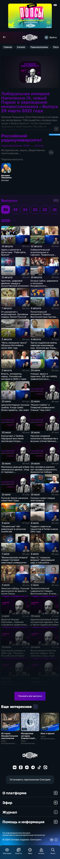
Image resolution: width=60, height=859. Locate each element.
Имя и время (47, 733)
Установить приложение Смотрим (30, 779)
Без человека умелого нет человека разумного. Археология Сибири (43, 469)
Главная (8, 47)
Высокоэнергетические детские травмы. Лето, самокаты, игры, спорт (43, 653)
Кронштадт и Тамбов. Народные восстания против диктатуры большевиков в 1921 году (14, 440)
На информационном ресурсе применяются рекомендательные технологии (23, 834)
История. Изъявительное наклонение (9, 735)
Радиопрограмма (39, 47)
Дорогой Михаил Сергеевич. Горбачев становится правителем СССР (14, 623)
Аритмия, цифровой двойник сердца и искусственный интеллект (15, 283)
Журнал (9, 812)
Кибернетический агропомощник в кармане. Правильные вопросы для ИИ (42, 253)
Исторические (9, 150)
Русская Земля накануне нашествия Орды (14, 499)
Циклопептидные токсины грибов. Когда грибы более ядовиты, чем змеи (15, 407)
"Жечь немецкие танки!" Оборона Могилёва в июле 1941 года (14, 345)
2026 (14, 220)
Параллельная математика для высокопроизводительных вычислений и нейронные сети (44, 686)
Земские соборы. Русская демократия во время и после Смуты (15, 591)
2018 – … (28, 145)
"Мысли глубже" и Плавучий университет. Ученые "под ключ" (42, 407)
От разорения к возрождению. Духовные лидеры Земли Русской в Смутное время (14, 316)
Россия (39, 145)
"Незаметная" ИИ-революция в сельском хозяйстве (13, 529)
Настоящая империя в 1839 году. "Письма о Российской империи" (13, 653)
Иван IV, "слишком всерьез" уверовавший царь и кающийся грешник (42, 561)
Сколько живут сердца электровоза (42, 499)
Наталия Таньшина (6, 177)
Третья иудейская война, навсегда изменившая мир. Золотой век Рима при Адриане (43, 346)
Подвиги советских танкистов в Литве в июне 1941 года (44, 529)
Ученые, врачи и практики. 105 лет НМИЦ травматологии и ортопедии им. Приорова (43, 378)
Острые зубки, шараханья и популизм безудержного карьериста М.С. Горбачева (44, 285)
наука (23, 150)
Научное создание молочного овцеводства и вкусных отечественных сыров (44, 440)
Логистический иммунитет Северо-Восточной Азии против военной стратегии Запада (43, 317)
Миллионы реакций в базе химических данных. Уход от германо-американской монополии (15, 471)
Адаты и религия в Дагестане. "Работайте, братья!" (13, 252)
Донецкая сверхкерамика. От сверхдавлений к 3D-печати (12, 685)
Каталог (21, 47)
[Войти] (46, 37)
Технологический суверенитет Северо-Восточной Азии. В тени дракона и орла (43, 592)
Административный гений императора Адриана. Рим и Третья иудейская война (44, 622)
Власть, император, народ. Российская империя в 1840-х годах (13, 376)
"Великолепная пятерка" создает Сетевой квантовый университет (14, 560)
